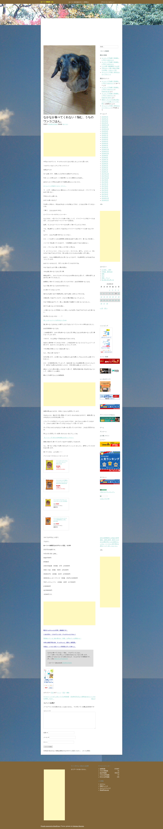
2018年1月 (105, 172)
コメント (47, 711)
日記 (52, 692)
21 (107, 300)
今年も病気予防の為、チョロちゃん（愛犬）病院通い (59, 642)
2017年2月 (105, 194)
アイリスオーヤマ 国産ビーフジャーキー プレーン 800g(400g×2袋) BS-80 (62, 482)
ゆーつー (65, 124)
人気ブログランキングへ (107, 492)
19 (101, 300)
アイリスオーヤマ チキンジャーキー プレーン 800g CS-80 (62, 462)
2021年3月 (105, 121)
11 (118, 293)
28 (107, 303)
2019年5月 (105, 139)
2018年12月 (105, 149)
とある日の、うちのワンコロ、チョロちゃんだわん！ (59, 634)
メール (46, 737)
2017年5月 (105, 188)
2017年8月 (105, 182)
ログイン (102, 784)
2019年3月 (105, 143)
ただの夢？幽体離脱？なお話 (110, 66)
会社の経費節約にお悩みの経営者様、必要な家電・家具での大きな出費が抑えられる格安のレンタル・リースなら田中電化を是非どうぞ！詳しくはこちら (109, 542)
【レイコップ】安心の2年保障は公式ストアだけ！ (58, 437)
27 (104, 303)
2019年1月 (105, 147)
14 (107, 297)
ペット (59, 692)
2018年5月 (105, 163)
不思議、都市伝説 (107, 272)
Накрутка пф (106, 91)
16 (113, 297)
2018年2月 (105, 170)
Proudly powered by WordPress (50, 826)
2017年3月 (105, 192)
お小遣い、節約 (106, 269)
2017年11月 (105, 176)
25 (118, 300)
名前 (45, 732)
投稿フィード (104, 786)
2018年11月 (105, 151)
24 (116, 300)
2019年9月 (105, 131)
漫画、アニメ (106, 278)
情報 (103, 274)
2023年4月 (105, 117)
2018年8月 (105, 157)
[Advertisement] (81, 32)
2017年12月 (105, 174)
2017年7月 (105, 184)
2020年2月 (105, 127)
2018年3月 (105, 167)
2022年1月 (105, 119)
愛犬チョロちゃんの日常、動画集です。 (55, 630)
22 (110, 300)
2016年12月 (105, 198)
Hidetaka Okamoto (78, 826)
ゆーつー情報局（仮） (47, 2)
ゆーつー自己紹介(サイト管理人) (79, 2)
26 (101, 303)
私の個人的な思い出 (108, 280)
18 (118, 297)
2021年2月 (105, 123)
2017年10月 (105, 178)
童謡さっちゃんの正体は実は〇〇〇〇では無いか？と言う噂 (110, 101)
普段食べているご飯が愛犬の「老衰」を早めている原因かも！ (62, 638)
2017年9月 (105, 180)
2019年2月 (105, 145)
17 (116, 297)
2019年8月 (105, 133)
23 (113, 300)
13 (104, 297)
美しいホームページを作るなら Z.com (55, 320)
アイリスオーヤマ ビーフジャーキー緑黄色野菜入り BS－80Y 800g (60, 520)
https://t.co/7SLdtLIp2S (61, 659)
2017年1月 (105, 196)
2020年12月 (105, 125)
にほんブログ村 (104, 499)
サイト (45, 742)
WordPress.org (104, 790)
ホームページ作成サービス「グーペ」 (55, 186)
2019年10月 (105, 129)
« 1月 (101, 308)
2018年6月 (105, 161)
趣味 (68, 692)
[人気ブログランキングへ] (103, 490)
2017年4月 (105, 190)
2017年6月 (105, 186)
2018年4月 (105, 165)
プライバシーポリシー (108, 2)
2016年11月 (105, 200)
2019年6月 (105, 137)
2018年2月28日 (67, 663)
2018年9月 (105, 155)
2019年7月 (105, 135)
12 (101, 297)
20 (104, 300)
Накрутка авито (106, 97)
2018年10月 (105, 153)
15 (110, 297)
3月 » (105, 308)
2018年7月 (105, 159)
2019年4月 (105, 141)
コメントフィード (105, 788)
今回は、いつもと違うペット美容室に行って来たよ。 (59, 646)
